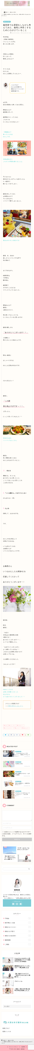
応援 (6, 725)
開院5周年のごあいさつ (15, 706)
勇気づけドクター (17, 927)
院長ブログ (6, 1028)
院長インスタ (7, 1031)
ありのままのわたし (9, 728)
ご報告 (17, 944)
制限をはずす (26, 728)
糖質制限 (17, 940)
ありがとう (18, 728)
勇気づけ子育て (7, 21)
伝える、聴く (12, 725)
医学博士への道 (17, 923)
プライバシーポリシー (13, 1046)
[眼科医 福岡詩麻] (17, 5)
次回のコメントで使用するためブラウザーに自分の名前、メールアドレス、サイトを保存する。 (16, 834)
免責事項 (23, 1046)
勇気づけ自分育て (17, 936)
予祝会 (17, 918)
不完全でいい (20, 725)
